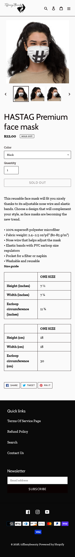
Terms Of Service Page (24, 421)
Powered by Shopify (51, 544)
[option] (21, 94)
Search (12, 442)
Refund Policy (17, 431)
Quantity (10, 163)
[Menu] (69, 8)
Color (7, 147)
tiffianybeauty (29, 544)
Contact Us (15, 453)
